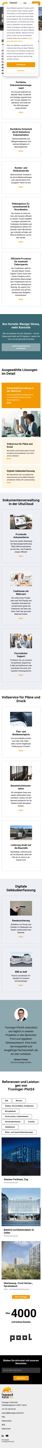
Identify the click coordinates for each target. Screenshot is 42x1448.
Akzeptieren (21, 64)
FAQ (3, 1417)
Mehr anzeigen (21, 1297)
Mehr (21, 112)
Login (36, 3)
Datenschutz (7, 1421)
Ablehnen (21, 70)
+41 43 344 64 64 (9, 1409)
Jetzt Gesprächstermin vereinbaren (21, 347)
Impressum (6, 1429)
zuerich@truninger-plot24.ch (13, 1413)
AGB (3, 1425)
